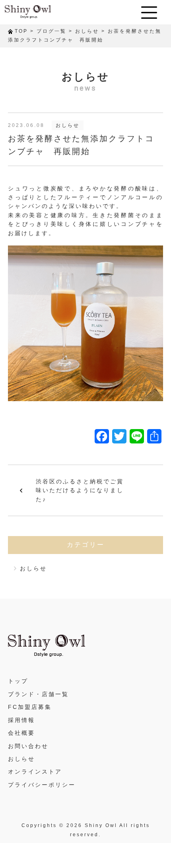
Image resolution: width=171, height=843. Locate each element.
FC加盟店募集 (30, 707)
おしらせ (68, 125)
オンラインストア (35, 771)
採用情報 (21, 720)
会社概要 (21, 733)
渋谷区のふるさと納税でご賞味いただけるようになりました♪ (80, 490)
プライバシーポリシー (42, 785)
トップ (18, 681)
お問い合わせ (28, 746)
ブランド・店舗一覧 (38, 694)
